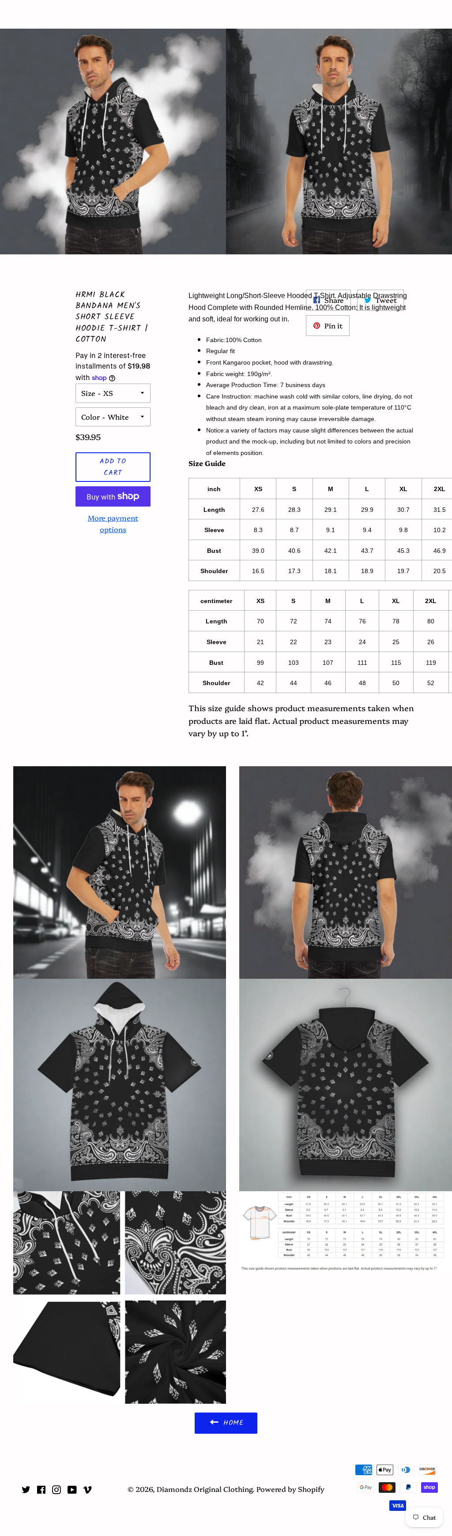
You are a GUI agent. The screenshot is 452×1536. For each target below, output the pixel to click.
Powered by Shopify (290, 1489)
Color (90, 416)
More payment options (113, 523)
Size (88, 393)
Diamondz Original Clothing (226, 14)
